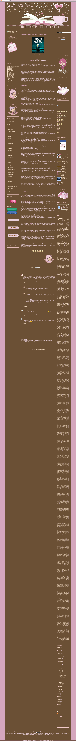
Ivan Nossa (63, 504)
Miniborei (64, 568)
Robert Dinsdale (63, 595)
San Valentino (63, 608)
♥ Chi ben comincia (10, 67)
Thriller (43, 268)
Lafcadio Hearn (65, 534)
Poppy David (62, 587)
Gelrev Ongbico (64, 481)
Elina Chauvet (64, 457)
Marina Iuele (59, 553)
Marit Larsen (63, 553)
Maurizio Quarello (64, 561)
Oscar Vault (60, 296)
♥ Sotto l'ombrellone (10, 76)
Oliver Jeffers (60, 576)
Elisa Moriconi (63, 458)
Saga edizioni (63, 607)
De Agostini (65, 242)
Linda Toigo (62, 372)
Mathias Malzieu (59, 294)
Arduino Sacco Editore (64, 424)
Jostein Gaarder (59, 366)
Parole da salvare (63, 580)
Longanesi (35, 268)
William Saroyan (65, 636)
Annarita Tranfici (60, 303)
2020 (59, 653)
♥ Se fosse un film (10, 78)
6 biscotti (63, 237)
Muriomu (27, 286)
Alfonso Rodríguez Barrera (62, 409)
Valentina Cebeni (60, 632)
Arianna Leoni (59, 425)
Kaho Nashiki (64, 523)
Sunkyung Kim (59, 623)
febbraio (61, 689)
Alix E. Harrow (63, 411)
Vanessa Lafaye (66, 632)
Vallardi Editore (11, 164)
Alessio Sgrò (63, 405)
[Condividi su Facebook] (38, 267)
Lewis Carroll (65, 291)
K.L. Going (67, 522)
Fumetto (58, 481)
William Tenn (59, 637)
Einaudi (58, 272)
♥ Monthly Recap (10, 80)
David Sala (64, 450)
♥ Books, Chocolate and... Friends (13, 66)
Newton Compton (11, 176)
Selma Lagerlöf (60, 389)
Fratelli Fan (59, 287)
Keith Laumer (67, 526)
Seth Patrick (62, 614)
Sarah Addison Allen (66, 388)
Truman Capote (63, 629)
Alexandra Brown (59, 408)
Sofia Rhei (67, 618)
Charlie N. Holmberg (64, 261)
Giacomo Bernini (65, 356)
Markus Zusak (66, 554)
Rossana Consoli (65, 602)
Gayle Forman (65, 355)
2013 (59, 702)
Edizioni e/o (10, 160)
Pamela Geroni (65, 382)
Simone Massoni (62, 618)
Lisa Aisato (67, 372)
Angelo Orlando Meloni (61, 340)
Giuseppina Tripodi (59, 488)
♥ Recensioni (9, 57)
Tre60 (9, 191)
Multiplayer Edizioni (12, 171)
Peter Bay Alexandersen (64, 584)
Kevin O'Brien (64, 317)
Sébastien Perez (65, 394)
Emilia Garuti (59, 464)
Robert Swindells (63, 598)
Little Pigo (60, 711)
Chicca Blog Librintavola (27, 274)
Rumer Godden (59, 388)
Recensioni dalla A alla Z (16, 29)
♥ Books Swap (10, 69)
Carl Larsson (66, 434)
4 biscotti (66, 220)
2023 (59, 648)
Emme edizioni (59, 466)
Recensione (39, 268)
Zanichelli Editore (62, 638)
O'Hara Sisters (62, 380)
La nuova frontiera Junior (13, 183)
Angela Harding (66, 416)
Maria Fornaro (65, 549)
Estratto (59, 223)
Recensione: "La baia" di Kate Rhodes (62, 683)
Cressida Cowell (65, 344)
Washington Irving (59, 636)
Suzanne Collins (59, 252)
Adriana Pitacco (65, 402)
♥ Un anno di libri (10, 81)
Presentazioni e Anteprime (63, 227)
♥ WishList (9, 72)
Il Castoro (61, 500)
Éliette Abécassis (59, 402)
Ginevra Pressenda (60, 484)
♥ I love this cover (10, 74)
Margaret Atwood (66, 374)
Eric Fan (59, 284)
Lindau (67, 540)
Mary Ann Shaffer (60, 556)
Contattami (50, 29)
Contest (59, 344)
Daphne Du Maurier (60, 448)
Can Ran (66, 433)
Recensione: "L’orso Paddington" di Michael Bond (62, 679)
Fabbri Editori (10, 129)
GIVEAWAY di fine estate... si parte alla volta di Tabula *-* (64, 162)
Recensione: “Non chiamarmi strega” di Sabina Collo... (62, 668)
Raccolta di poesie (59, 591)
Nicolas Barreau (66, 295)
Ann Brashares (65, 417)
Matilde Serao (63, 560)
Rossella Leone (65, 387)
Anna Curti (58, 418)
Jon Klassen (59, 517)
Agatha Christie (59, 302)
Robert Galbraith (62, 386)
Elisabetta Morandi (59, 461)
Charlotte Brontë (66, 343)
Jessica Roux (67, 364)
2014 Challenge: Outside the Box (64, 178)
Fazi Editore (10, 167)
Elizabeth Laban (65, 461)
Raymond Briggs (59, 593)
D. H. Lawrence (62, 446)
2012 (59, 704)
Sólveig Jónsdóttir (59, 395)
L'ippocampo (58, 533)
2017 (59, 696)
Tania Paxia (66, 624)
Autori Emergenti (28, 29)
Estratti (23, 29)
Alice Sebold (66, 302)
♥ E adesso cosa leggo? (11, 73)
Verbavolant (10, 181)
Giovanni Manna (63, 485)
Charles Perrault (60, 343)
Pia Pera (64, 586)
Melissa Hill (62, 564)
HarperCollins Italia (11, 174)
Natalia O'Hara (64, 379)
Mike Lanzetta (59, 568)
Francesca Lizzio (66, 479)
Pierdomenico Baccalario (60, 385)
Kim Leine (61, 530)
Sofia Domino (60, 299)
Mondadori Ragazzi (60, 325)
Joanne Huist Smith (61, 274)
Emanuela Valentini (60, 310)
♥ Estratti (9, 58)
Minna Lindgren (66, 294)
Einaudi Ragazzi (62, 349)
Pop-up (59, 297)
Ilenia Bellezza (60, 501)
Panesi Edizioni (59, 328)
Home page (9, 29)
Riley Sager (63, 594)
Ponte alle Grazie (11, 169)
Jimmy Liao (61, 515)
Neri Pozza (10, 145)
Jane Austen (67, 273)
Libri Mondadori (11, 121)
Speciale (61, 249)
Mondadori (63, 222)
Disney (58, 348)
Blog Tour (60, 282)
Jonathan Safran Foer (60, 518)
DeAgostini (10, 141)
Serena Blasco (66, 389)
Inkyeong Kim (65, 501)
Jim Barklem (64, 514)
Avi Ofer (67, 341)
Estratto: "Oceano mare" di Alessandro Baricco (62, 672)
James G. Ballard (66, 508)
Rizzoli (9, 126)
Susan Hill (65, 393)
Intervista (67, 245)
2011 (59, 706)
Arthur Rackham (65, 425)
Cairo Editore (10, 165)
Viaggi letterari (59, 397)
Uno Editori (62, 631)
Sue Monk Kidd (59, 393)
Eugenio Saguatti (65, 470)
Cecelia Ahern (59, 283)
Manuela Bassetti (66, 373)
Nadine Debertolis (59, 571)
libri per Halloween (62, 639)
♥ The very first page (11, 79)
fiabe (58, 336)
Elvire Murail (66, 463)
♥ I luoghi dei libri (10, 77)
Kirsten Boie (59, 531)
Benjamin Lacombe (64, 256)
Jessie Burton (59, 514)
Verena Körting (65, 633)
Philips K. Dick (59, 586)
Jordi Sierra (66, 518)
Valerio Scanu (65, 334)
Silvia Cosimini (60, 615)
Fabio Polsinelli (65, 471)
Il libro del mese (66, 264)
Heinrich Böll (64, 358)
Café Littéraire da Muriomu (63, 139)
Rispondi (24, 282)
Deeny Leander (65, 347)
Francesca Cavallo (61, 352)
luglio (60, 663)
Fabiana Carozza (59, 471)
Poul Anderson (67, 587)
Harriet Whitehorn (59, 495)
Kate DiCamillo (65, 366)
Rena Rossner (66, 593)
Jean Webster (59, 510)
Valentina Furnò (66, 299)
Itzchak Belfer (67, 503)
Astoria (9, 162)
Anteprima (66, 303)
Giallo (68, 272)
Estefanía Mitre (59, 470)
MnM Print (64, 569)
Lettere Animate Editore (61, 276)
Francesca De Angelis (60, 479)
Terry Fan (64, 279)
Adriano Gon (59, 403)
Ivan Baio (59, 504)
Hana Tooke (62, 492)
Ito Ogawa (62, 363)
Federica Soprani (63, 473)
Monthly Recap (64, 267)
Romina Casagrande (65, 600)
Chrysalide (10, 155)
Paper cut (58, 580)
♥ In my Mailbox (10, 65)
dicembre (61, 655)
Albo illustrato (64, 234)
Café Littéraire (40, 29)
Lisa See (58, 541)
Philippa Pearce (66, 585)
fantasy (59, 401)
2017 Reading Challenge (63, 205)
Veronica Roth (66, 396)
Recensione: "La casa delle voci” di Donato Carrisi (62, 676)
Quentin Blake (65, 297)
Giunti (9, 134)
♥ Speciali (9, 71)
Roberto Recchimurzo (64, 599)
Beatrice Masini (65, 426)
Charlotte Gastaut (61, 439)
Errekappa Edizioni (64, 469)
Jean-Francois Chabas (65, 510)
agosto (60, 661)
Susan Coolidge (65, 623)
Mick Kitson (62, 378)
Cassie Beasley (65, 305)
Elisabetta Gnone (60, 243)
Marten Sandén (65, 555)
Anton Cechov (63, 423)
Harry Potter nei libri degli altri (61, 496)
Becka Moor (59, 427)
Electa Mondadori (11, 172)
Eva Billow (62, 351)
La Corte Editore (64, 533)
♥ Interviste (9, 62)
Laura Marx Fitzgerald (61, 318)
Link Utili (61, 29)
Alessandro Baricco (60, 281)
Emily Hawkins (60, 465)
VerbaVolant (59, 335)
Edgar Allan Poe (59, 306)
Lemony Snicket (64, 275)
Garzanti (9, 139)
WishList (58, 261)
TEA (8, 190)
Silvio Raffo (61, 616)
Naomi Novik (67, 325)
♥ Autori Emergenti (10, 61)
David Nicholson (59, 450)
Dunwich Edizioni (11, 178)
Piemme (9, 138)
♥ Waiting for (9, 68)
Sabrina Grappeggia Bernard (61, 606)
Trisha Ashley (65, 280)
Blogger (46, 738)
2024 (59, 647)
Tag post (66, 333)
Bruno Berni (59, 431)
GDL (63, 238)
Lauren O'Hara (60, 371)
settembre (61, 659)
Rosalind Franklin (65, 601)
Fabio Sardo (58, 472)
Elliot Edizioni (64, 309)
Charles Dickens (66, 342)
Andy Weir (61, 416)
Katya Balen (62, 526)
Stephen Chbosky (65, 622)
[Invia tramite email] (36, 267)
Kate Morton (59, 367)
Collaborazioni (34, 29)
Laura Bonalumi (59, 370)
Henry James (65, 359)
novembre (61, 656)
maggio (60, 686)
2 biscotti (62, 244)
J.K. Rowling (61, 246)
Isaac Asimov (61, 502)
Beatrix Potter (65, 304)
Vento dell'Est (59, 633)
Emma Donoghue (62, 311)
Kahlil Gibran (60, 523)
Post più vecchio (52, 345)
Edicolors (9, 179)
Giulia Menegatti (64, 487)
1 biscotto (65, 336)
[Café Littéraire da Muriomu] (63, 149)
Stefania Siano (59, 622)
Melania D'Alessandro (60, 322)
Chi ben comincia (63, 228)
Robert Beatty (66, 298)
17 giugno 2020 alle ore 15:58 (37, 274)
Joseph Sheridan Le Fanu (61, 519)
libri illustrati (59, 235)
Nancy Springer (59, 268)
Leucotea (64, 371)
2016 (59, 698)
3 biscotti (67, 229)
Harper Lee (63, 493)
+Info (50, 740)
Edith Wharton (66, 454)
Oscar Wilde (66, 381)
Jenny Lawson (66, 511)
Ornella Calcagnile (60, 381)
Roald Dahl (65, 260)
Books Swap (59, 305)
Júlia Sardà (63, 522)
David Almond (65, 449)
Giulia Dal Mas (63, 314)
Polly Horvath (65, 328)
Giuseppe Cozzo (59, 357)
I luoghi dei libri (60, 273)
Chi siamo (45, 29)
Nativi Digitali (10, 188)
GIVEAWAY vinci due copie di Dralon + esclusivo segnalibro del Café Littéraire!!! (64, 173)
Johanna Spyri (66, 515)
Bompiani (10, 127)
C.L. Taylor (62, 432)
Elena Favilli (63, 456)
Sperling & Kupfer (11, 131)
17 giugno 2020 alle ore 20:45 (31, 310)
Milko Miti (67, 378)
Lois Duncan (62, 541)
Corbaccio (10, 148)
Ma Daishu (67, 546)
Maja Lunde (59, 547)
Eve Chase (67, 351)
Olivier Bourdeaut (65, 327)
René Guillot (59, 594)
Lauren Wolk (64, 538)
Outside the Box (59, 382)
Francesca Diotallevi (65, 284)
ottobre (60, 658)
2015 (59, 699)
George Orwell (59, 356)
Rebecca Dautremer (60, 329)
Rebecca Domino (64, 269)
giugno (60, 664)
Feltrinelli (9, 136)
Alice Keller (63, 410)
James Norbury (60, 509)
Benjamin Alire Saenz (65, 427)
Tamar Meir (61, 624)
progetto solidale (66, 640)
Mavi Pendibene (64, 563)
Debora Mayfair (59, 347)
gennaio (60, 691)
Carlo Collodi (59, 435)
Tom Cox (58, 334)
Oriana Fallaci (67, 380)
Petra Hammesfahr (60, 585)
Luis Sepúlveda (62, 546)
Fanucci (66, 258)
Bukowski (58, 432)
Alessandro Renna (63, 404)
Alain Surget (63, 403)
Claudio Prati (63, 442)
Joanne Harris (63, 288)
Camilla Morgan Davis (61, 433)
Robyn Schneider (64, 330)
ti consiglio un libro (65, 401)
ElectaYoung (61, 307)
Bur (66, 241)
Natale (59, 379)
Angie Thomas (60, 417)
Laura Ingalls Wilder (66, 370)
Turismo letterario (63, 630)
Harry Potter (66, 495)
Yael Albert (64, 637)
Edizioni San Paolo (60, 455)
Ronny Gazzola (59, 601)
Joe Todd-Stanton (60, 365)
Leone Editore (10, 157)
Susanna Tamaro (59, 394)
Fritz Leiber (66, 480)
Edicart (58, 454)
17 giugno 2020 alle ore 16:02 (36, 286)
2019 (59, 693)
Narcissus (64, 571)
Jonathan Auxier (65, 517)
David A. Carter (59, 449)
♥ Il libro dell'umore (10, 70)
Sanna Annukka (63, 609)
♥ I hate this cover (10, 75)
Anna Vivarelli (62, 419)
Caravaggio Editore (60, 434)
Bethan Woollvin (60, 342)
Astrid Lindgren (59, 304)
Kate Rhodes (62, 524)
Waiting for (64, 236)
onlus (62, 640)
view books (67, 212)
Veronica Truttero (65, 335)
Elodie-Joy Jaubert (60, 463)
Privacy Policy (56, 29)
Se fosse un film (64, 251)
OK (52, 740)
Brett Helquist (65, 282)
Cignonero (63, 441)
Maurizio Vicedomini (60, 562)
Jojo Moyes (66, 365)
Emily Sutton (66, 465)
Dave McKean (66, 448)
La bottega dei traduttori (13, 186)
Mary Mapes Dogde (63, 557)
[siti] (13, 202)
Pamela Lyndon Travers (64, 578)
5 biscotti (25, 268)
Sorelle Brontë (65, 621)
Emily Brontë (67, 310)
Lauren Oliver (59, 538)
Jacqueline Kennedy (60, 508)
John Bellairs (59, 516)
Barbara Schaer (59, 426)
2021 (59, 652)
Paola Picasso (59, 579)
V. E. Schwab (67, 631)
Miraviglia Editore (11, 158)
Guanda (9, 146)
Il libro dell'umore (64, 253)
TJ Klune (65, 395)
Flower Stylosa (59, 477)
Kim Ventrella (66, 530)
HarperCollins (59, 358)
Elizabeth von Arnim (60, 462)
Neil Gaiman (60, 295)
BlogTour (58, 257)
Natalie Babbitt (61, 326)
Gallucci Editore (11, 184)
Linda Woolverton (62, 540)
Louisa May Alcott (64, 321)
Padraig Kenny (63, 577)
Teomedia (64, 625)
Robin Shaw (59, 600)
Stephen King (59, 279)
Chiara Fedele (63, 440)
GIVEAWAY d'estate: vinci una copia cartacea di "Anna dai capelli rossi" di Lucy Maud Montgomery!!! (62, 157)
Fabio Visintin (63, 472)
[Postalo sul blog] (36, 267)
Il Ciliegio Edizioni (66, 500)
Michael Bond (67, 564)
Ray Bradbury (66, 592)
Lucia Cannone (63, 545)
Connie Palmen (63, 443)
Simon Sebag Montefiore (61, 617)
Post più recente (24, 345)
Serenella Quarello (63, 613)
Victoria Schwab (65, 397)
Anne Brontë (63, 420)
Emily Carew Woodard (65, 464)
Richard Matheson (60, 298)
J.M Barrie (67, 504)
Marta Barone (59, 555)
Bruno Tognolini (65, 431)
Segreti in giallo (59, 332)
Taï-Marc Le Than (59, 625)
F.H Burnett (66, 252)
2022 (59, 650)
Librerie (65, 539)
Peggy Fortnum (59, 583)
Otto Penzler (65, 576)
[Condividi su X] (37, 267)
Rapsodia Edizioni (60, 592)
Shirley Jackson (66, 332)
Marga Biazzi (60, 374)
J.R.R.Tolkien (60, 265)
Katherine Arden (65, 367)
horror (61, 336)
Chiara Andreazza (66, 283)
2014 (59, 701)
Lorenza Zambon (63, 542)
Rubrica (58, 219)
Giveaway (59, 242)
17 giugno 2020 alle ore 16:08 (36, 293)
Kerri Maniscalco (63, 289)
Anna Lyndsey (64, 418)
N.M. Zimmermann (65, 570)
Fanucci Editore (11, 152)
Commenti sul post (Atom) (40, 349)
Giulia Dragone (63, 486)
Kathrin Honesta (63, 525)
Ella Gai (66, 462)
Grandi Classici (66, 488)
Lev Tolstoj (61, 539)
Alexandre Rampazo (66, 408)
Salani (9, 133)
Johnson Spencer (65, 516)
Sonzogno (10, 150)
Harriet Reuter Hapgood (64, 494)
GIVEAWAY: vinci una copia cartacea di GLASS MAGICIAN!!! (64, 168)
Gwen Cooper (65, 357)
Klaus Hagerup (64, 532)
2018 (59, 694)
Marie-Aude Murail (61, 266)
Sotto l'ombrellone (62, 230)
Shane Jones (67, 614)
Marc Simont (64, 547)
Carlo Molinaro (64, 435)
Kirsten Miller (64, 531)
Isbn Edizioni (62, 503)
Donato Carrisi (30, 268)
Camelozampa (64, 257)
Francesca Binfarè (64, 478)
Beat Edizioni (10, 143)
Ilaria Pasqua (59, 259)
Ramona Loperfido (66, 591)
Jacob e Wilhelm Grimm (63, 507)
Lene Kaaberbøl (66, 265)
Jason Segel (66, 509)
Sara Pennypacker (65, 610)
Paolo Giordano (65, 579)
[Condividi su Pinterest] (39, 267)
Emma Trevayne (63, 350)
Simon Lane (66, 616)
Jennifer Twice (60, 511)
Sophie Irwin (59, 621)
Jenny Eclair (62, 364)
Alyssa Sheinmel (63, 412)
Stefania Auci (60, 333)
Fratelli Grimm (60, 480)
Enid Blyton (64, 466)
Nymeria (24, 310)
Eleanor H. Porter (66, 306)
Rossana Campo (59, 602)
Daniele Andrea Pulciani (64, 447)
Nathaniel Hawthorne (63, 572)
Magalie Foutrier (60, 373)
